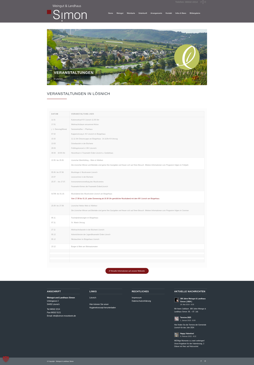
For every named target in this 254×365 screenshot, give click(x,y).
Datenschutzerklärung (141, 301)
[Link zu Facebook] (201, 2)
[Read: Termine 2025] (176, 318)
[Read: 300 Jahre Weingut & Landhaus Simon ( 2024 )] (176, 300)
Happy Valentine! (187, 334)
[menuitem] (110, 13)
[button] (6, 359)
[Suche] (204, 13)
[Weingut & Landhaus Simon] (67, 13)
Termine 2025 (185, 317)
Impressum (137, 297)
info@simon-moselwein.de (64, 316)
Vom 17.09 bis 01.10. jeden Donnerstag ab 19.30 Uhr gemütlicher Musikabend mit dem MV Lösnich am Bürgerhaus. (115, 199)
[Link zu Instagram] (205, 2)
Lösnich (92, 297)
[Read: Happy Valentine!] (176, 334)
